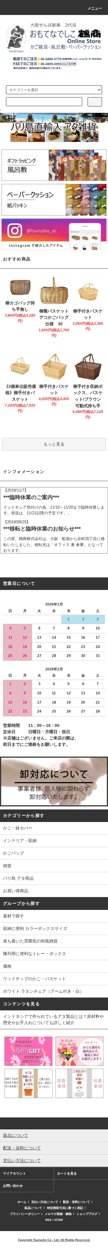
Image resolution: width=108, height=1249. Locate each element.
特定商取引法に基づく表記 (65, 1208)
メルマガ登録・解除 (58, 1214)
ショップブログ (87, 1214)
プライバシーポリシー (25, 1214)
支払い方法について (44, 1202)
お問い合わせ (13, 1185)
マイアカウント (14, 1173)
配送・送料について (76, 1202)
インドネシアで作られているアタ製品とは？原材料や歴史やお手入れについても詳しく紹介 (53, 1019)
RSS (48, 1219)
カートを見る (67, 1173)
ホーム (21, 1202)
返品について (33, 1208)
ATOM (58, 1219)
